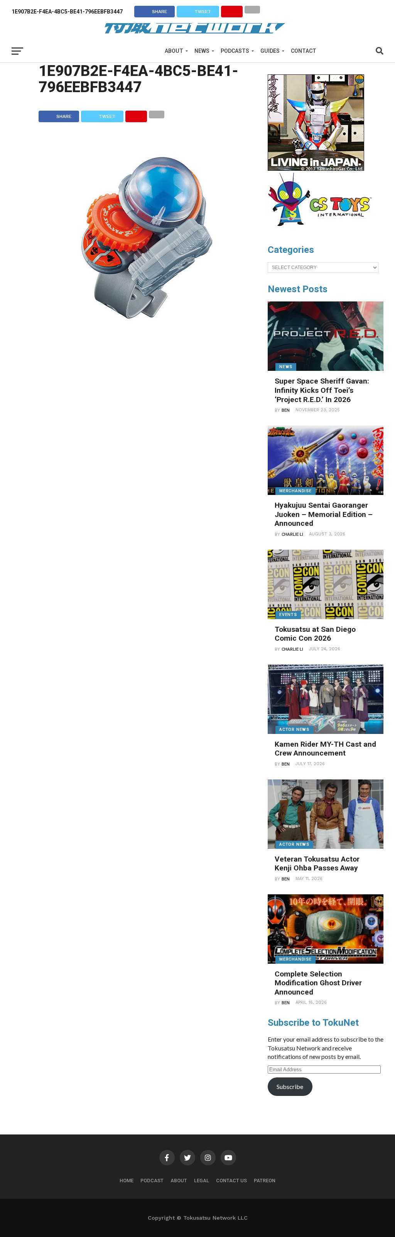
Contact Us (231, 1180)
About (174, 51)
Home (126, 1180)
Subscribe (290, 1086)
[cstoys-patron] (323, 230)
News (201, 51)
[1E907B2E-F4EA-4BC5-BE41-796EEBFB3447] (147, 343)
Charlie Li (292, 534)
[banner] (316, 168)
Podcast (152, 1180)
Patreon (264, 1180)
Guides (270, 51)
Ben (286, 410)
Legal (201, 1180)
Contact (303, 51)
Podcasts (235, 51)
